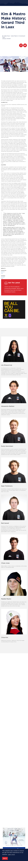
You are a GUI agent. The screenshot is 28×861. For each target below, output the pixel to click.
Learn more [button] (11, 854)
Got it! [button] (5, 858)
